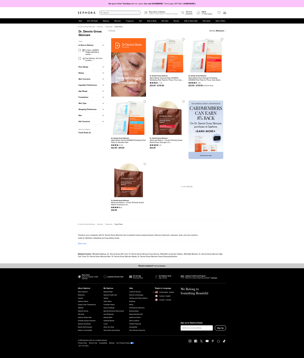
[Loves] (219, 12)
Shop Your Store (109, 327)
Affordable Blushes (191, 254)
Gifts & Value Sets (191, 21)
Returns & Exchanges (136, 295)
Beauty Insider (108, 292)
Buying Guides (134, 311)
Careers (80, 298)
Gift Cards (206, 21)
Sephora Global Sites (85, 317)
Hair (140, 21)
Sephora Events (83, 311)
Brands (176, 21)
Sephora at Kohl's (135, 317)
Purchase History (109, 304)
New (80, 21)
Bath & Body (152, 21)
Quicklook (167, 71)
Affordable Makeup (99, 254)
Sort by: (216, 30)
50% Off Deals (92, 21)
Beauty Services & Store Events (114, 311)
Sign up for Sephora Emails (192, 323)
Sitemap (111, 343)
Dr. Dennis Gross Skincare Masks (124, 256)
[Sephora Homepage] (86, 13)
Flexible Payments (135, 324)
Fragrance (130, 21)
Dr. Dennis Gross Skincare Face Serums (144, 254)
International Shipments (137, 308)
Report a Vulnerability (85, 330)
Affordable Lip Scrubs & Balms (171, 254)
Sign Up (220, 328)
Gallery (106, 298)
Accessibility (133, 327)
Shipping (132, 301)
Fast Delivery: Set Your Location (93, 59)
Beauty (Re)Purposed (85, 327)
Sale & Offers (220, 21)
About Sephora (83, 292)
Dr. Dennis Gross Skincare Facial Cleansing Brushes (157, 256)
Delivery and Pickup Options (138, 298)
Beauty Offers (108, 317)
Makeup (106, 21)
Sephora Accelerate (84, 324)
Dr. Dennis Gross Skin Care (117, 254)
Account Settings (109, 308)
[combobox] (120, 13)
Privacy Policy (82, 343)
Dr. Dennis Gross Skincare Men (99, 256)
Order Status (108, 301)
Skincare (117, 21)
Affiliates (80, 308)
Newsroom (81, 295)
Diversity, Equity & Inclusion (87, 320)
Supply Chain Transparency (87, 304)
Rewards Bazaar (109, 320)
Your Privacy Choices (123, 343)
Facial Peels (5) (84, 132)
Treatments (108, 27)
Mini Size (165, 21)
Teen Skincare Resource (137, 330)
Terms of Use (93, 343)
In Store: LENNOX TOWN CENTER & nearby (92, 52)
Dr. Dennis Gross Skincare (86, 27)
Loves (105, 324)
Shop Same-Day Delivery (112, 330)
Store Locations (134, 320)
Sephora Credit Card (110, 295)
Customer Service (135, 292)
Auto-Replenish (109, 314)
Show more (82, 243)
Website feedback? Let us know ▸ (152, 266)
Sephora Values (83, 301)
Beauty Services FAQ (136, 314)
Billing (131, 304)
